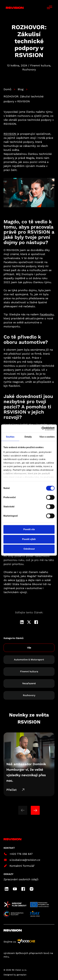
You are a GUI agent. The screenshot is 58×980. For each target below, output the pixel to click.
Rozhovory (29, 695)
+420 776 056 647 (21, 853)
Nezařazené (29, 683)
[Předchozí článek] (22, 810)
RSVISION (10, 133)
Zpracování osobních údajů (21, 879)
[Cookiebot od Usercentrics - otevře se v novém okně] (42, 429)
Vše (29, 647)
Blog (20, 89)
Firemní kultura (29, 671)
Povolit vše (29, 529)
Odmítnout (29, 549)
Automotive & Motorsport (29, 659)
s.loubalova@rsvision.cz (25, 859)
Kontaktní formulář (22, 865)
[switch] (50, 497)
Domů (7, 89)
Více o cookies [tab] (47, 436)
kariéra (20, 580)
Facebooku (47, 314)
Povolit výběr (29, 539)
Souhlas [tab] (10, 436)
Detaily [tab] (28, 436)
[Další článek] (35, 810)
